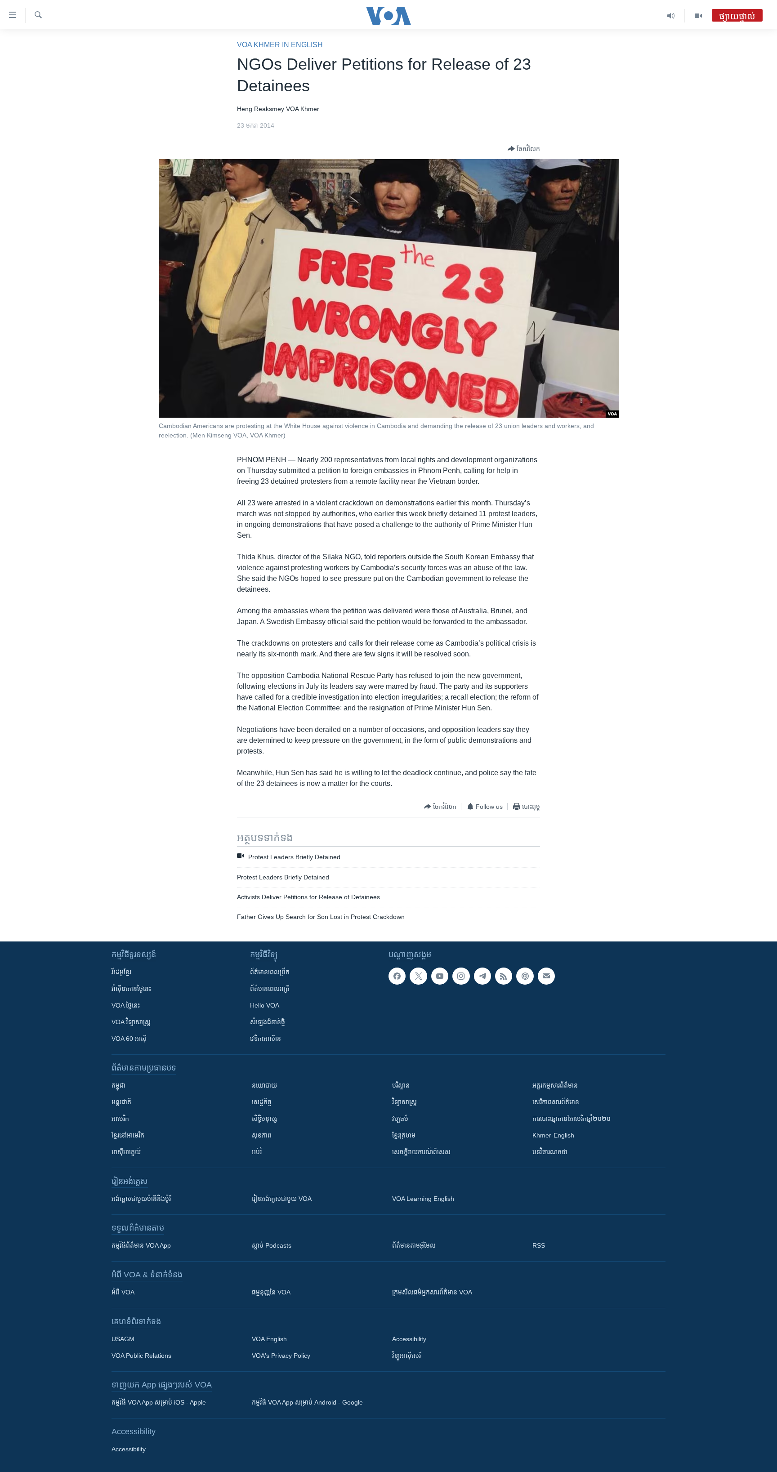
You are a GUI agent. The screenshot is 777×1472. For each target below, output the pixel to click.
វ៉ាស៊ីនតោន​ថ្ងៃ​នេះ (131, 988)
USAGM (123, 1339)
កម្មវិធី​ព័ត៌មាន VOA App (141, 1245)
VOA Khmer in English (280, 45)
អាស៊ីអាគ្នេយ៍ (126, 1151)
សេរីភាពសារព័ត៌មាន (555, 1102)
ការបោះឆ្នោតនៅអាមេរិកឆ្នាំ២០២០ (571, 1118)
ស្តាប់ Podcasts (271, 1245)
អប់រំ (257, 1151)
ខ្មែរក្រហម (403, 1135)
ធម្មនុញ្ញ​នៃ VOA (271, 1292)
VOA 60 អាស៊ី (129, 1038)
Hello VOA (264, 1005)
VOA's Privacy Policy (281, 1355)
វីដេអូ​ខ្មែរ (121, 972)
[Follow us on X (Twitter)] (418, 976)
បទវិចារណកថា (549, 1151)
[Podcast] (524, 976)
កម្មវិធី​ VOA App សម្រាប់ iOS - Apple (159, 1402)
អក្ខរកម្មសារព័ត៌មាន (555, 1085)
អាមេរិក (120, 1118)
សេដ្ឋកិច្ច (262, 1102)
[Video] (698, 15)
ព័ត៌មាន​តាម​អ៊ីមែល (414, 1245)
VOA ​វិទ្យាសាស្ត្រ (131, 1022)
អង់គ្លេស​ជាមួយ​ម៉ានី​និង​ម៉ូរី (141, 1198)
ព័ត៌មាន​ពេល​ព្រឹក (270, 972)
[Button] (524, 148)
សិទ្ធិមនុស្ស (264, 1118)
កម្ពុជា (118, 1085)
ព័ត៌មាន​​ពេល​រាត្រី (270, 988)
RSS (538, 1245)
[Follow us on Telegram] (482, 976)
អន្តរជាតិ (121, 1102)
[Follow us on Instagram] (460, 976)
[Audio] (671, 15)
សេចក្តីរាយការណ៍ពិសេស (421, 1151)
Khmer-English (553, 1135)
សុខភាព (262, 1135)
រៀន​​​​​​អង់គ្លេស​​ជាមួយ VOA (282, 1198)
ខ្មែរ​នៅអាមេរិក (128, 1135)
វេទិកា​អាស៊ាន (265, 1038)
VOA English (269, 1339)
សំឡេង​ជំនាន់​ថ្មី (267, 1022)
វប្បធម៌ (400, 1118)
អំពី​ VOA (123, 1292)
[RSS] (503, 976)
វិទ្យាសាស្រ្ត (404, 1102)
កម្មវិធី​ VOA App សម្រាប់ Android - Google (307, 1402)
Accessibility (409, 1339)
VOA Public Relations (141, 1355)
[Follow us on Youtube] (439, 976)
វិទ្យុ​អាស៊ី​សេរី (406, 1355)
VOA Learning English (423, 1198)
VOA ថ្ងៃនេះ (126, 1005)
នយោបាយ (264, 1085)
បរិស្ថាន (401, 1085)
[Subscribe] (546, 976)
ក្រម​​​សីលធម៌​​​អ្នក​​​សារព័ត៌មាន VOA (432, 1292)
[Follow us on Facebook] (397, 976)
